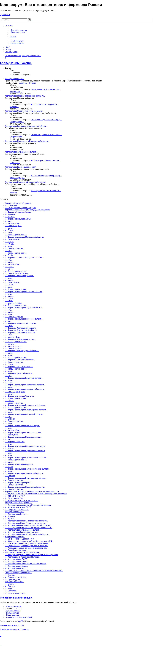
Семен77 (14, 163)
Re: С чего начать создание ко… (45, 104)
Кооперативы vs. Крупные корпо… (46, 89)
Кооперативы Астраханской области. (21, 152)
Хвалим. (23, 83)
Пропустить (5, 15)
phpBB (20, 621)
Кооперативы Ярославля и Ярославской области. (27, 141)
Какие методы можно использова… (46, 135)
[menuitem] (18, 30)
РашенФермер (16, 178)
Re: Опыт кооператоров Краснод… (46, 176)
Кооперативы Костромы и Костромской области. (26, 126)
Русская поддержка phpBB (12, 625)
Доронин (13, 193)
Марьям (13, 107)
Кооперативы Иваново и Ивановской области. (25, 182)
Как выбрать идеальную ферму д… (46, 120)
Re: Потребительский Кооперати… (46, 191)
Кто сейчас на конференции (16, 597)
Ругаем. (32, 83)
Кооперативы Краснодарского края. (20, 167)
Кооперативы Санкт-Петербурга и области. (24, 111)
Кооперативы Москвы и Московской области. (25, 96)
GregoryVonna (16, 122)
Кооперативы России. (16, 63)
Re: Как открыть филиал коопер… (46, 160)
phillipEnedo (15, 92)
